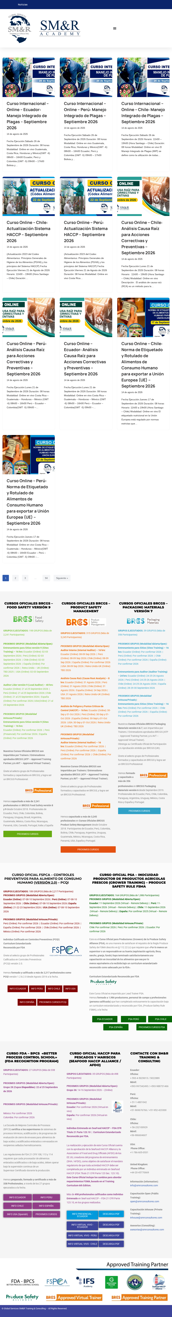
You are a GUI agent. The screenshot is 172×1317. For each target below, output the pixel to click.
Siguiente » (62, 578)
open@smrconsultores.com (144, 1201)
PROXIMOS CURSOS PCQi (52, 1002)
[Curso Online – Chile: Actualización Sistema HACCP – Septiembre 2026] (29, 196)
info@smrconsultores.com (144, 1185)
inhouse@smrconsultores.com (146, 1217)
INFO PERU (37, 988)
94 (46, 578)
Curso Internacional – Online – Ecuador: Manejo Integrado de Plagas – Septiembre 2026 (28, 115)
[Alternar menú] (114, 28)
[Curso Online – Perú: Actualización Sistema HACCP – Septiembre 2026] (86, 196)
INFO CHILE (54, 988)
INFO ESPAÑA (27, 1002)
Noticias (23, 4)
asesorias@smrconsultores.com (147, 1229)
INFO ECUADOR (18, 988)
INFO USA (70, 988)
